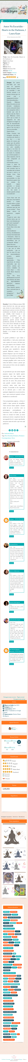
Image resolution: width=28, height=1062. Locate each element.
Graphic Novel (7, 956)
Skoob (10, 71)
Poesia (5, 989)
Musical (11, 981)
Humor (5, 961)
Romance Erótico (8, 1000)
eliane (11, 519)
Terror (6, 1031)
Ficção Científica (8, 948)
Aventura (14, 914)
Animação (6, 911)
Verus (13, 438)
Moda (5, 981)
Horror (13, 959)
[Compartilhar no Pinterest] (15, 430)
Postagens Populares (6, 816)
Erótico (11, 942)
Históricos (6, 959)
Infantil (11, 961)
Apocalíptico (7, 914)
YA (18, 1034)
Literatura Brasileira (9, 973)
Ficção (16, 945)
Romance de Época (8, 1020)
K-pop (19, 967)
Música (16, 981)
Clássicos (12, 923)
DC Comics (18, 934)
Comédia (19, 923)
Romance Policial (8, 1009)
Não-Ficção (14, 986)
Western (13, 1034)
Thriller (12, 1031)
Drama (5, 942)
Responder (11, 467)
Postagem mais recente (10, 697)
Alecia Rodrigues (15, 602)
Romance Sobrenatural (10, 1012)
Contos (17, 931)
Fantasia (17, 942)
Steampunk (14, 1025)
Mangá (5, 978)
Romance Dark (7, 998)
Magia (18, 975)
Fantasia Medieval (8, 945)
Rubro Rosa (13, 475)
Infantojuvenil (17, 964)
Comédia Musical (8, 925)
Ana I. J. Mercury (14, 571)
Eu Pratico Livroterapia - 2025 (7, 1059)
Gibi (14, 953)
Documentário (7, 939)
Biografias (6, 920)
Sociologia (6, 1025)
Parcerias (15, 816)
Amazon (14, 73)
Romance (16, 436)
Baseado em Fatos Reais (14, 917)
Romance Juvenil (8, 1006)
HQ (13, 956)
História (18, 956)
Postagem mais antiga (19, 699)
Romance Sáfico (8, 1014)
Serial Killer (7, 1023)
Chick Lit (6, 923)
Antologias (14, 911)
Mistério (18, 978)
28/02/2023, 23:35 (19, 651)
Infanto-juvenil (8, 964)
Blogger (20, 1059)
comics (14, 1036)
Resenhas (10, 436)
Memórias (11, 978)
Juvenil (14, 967)
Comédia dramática (9, 931)
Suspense (14, 1028)
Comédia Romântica (9, 928)
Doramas (15, 939)
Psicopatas (17, 989)
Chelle (11, 456)
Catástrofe (14, 920)
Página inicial (20, 697)
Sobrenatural (15, 1023)
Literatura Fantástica (9, 975)
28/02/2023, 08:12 (19, 519)
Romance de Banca (8, 1017)
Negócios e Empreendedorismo (11, 984)
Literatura (7, 970)
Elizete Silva (14, 544)
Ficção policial (8, 953)
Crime (5, 934)
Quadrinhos (7, 992)
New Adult (6, 986)
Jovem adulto (7, 967)
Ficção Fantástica (8, 950)
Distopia (15, 936)
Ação (5, 917)
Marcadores (22, 816)
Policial (11, 989)
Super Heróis (7, 1028)
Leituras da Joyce (15, 619)
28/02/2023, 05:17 (19, 456)
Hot (6, 436)
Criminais (11, 934)
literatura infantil (9, 1039)
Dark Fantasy (7, 936)
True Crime (6, 1034)
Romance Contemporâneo (10, 995)
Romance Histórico (9, 1003)
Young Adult (7, 1036)
